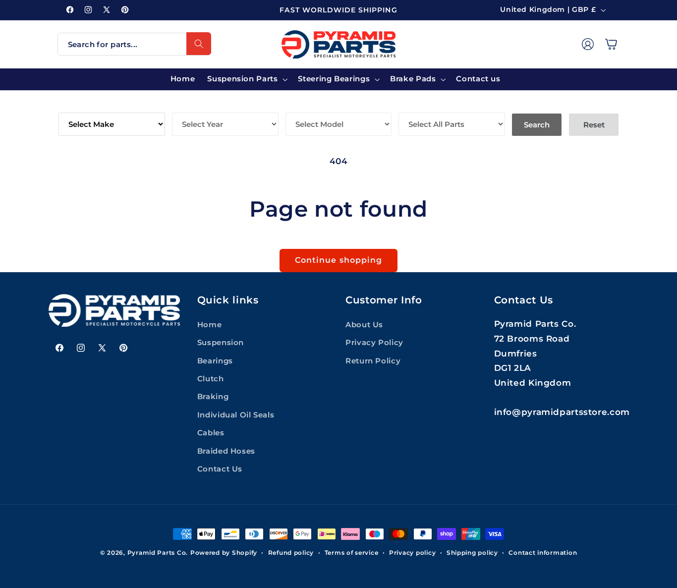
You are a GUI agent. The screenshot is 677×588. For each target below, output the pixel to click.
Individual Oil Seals (236, 414)
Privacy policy (412, 552)
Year (183, 105)
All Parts (420, 105)
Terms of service (352, 552)
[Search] (198, 43)
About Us (364, 324)
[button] (611, 44)
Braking (212, 396)
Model (300, 105)
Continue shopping (338, 260)
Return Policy (372, 360)
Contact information (542, 552)
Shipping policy (472, 552)
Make (70, 105)
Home (209, 324)
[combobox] (134, 44)
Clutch (210, 378)
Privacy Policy (374, 342)
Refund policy (291, 552)
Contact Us (219, 469)
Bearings (215, 360)
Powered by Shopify (223, 552)
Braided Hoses (226, 450)
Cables (211, 432)
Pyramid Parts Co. (157, 552)
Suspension (220, 342)
